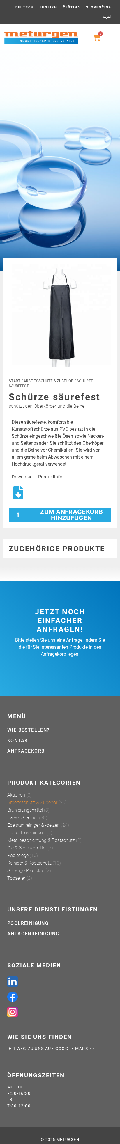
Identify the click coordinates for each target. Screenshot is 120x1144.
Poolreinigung (28, 923)
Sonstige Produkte (25, 870)
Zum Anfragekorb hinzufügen (71, 515)
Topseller (16, 878)
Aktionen (16, 795)
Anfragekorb (26, 751)
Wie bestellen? (28, 730)
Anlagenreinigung (33, 934)
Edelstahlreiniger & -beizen (33, 825)
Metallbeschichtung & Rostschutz (41, 840)
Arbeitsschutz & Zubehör (48, 381)
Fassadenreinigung (26, 833)
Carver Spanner (22, 817)
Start (14, 381)
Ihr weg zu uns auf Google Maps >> (50, 1048)
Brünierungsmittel (25, 810)
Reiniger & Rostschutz (29, 863)
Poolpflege (18, 855)
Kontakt (19, 740)
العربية (107, 17)
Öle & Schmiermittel (26, 848)
